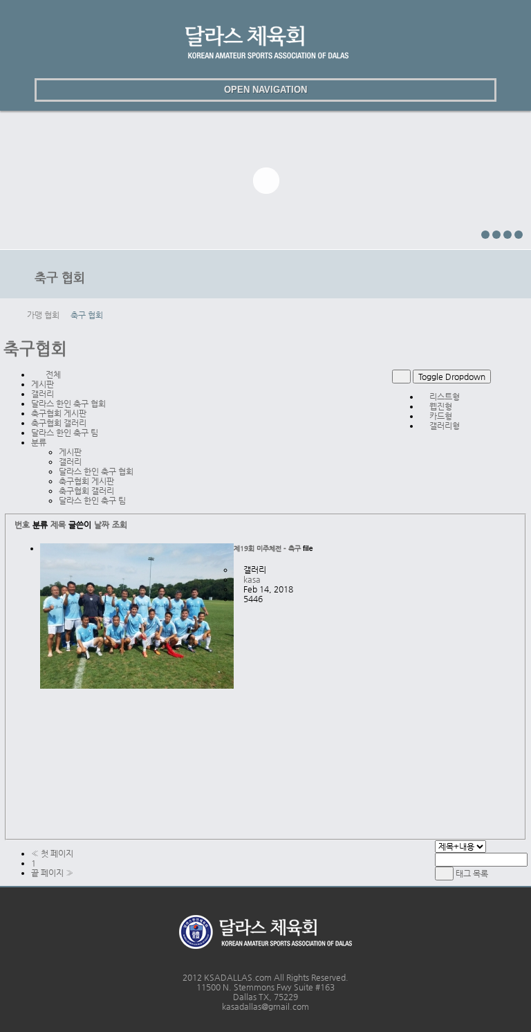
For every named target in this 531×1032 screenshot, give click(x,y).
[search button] (15, 90)
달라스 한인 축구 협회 (68, 403)
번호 (22, 524)
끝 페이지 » (52, 873)
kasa (252, 579)
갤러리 (42, 394)
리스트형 (443, 396)
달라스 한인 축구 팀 (64, 432)
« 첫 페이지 (52, 853)
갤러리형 (443, 426)
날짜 (101, 524)
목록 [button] (480, 873)
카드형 (439, 416)
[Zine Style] (504, 374)
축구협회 (35, 349)
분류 (40, 442)
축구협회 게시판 (58, 413)
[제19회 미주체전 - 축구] (137, 688)
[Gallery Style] (524, 374)
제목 (58, 524)
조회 (119, 524)
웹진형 (439, 406)
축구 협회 (87, 315)
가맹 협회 (43, 315)
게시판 (42, 384)
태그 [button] (463, 873)
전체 (52, 374)
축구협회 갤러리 (58, 423)
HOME (12, 315)
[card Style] (514, 374)
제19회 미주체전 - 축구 (267, 548)
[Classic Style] (495, 374)
